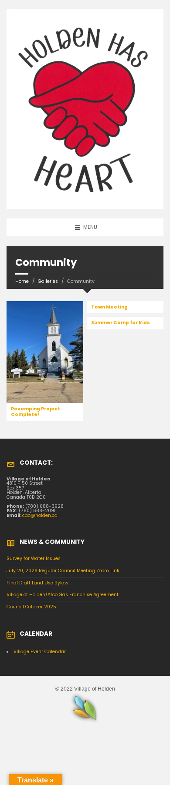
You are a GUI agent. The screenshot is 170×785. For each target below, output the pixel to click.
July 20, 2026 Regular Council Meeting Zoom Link (63, 570)
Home (22, 281)
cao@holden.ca (40, 515)
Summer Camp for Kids (120, 322)
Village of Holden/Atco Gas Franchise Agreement (63, 594)
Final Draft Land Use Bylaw (37, 583)
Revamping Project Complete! (35, 412)
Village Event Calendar (40, 651)
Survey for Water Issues (34, 558)
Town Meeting (109, 307)
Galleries (48, 281)
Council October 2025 (31, 607)
